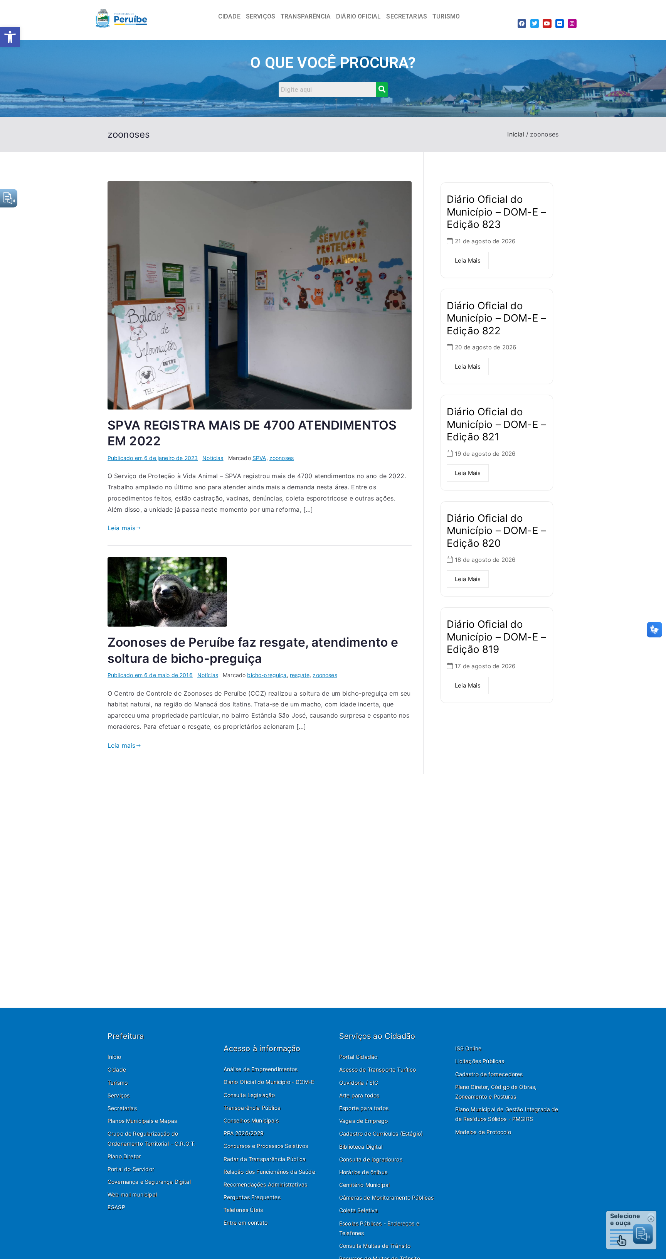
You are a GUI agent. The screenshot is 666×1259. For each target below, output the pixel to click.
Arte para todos (359, 1095)
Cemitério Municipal (364, 1184)
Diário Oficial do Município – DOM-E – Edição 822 (496, 318)
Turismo (118, 1082)
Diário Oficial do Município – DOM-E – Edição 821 (496, 424)
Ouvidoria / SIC (358, 1082)
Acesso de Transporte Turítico (377, 1069)
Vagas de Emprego (363, 1120)
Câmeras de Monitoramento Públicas (386, 1197)
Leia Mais (468, 260)
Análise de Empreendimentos (261, 1069)
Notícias (212, 458)
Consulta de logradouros (370, 1159)
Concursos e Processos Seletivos (266, 1146)
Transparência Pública (252, 1107)
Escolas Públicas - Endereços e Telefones (379, 1228)
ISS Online (468, 1048)
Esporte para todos (363, 1108)
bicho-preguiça (266, 675)
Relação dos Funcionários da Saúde (269, 1171)
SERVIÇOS (260, 16)
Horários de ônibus (363, 1172)
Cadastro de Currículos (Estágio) (381, 1133)
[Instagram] (572, 23)
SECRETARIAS (406, 16)
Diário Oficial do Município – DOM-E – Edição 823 (496, 211)
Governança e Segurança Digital (149, 1181)
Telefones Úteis (243, 1210)
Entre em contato (246, 1222)
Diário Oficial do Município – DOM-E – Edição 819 (496, 636)
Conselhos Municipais (251, 1120)
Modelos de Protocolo (483, 1132)
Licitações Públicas (480, 1061)
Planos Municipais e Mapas (142, 1120)
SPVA (259, 458)
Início (114, 1056)
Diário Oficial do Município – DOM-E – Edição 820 (496, 530)
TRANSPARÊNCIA (306, 16)
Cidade (117, 1069)
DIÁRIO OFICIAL (358, 16)
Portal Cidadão (358, 1056)
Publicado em (153, 458)
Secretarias (122, 1108)
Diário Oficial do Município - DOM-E (269, 1082)
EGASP (116, 1207)
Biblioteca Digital (360, 1146)
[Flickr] (559, 23)
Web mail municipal (132, 1194)
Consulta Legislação (249, 1095)
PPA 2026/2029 (244, 1133)
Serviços (119, 1095)
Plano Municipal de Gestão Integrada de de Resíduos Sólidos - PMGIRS (506, 1114)
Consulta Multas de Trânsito (374, 1245)
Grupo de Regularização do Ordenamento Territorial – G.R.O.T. (152, 1138)
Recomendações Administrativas (266, 1184)
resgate (299, 675)
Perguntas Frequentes (252, 1197)
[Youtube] (547, 23)
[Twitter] (534, 23)
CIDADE (229, 16)
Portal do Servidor (131, 1169)
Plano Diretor (124, 1156)
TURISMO (446, 16)
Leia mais (121, 528)
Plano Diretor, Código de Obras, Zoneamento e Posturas (496, 1092)
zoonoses (281, 458)
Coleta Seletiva (358, 1210)
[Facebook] (522, 23)
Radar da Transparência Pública (265, 1159)
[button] (10, 37)
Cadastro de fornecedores (489, 1074)
